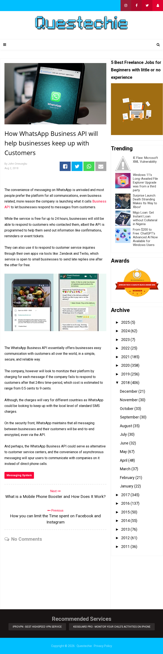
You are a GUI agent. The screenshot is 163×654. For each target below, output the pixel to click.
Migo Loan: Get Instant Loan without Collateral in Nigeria (145, 218)
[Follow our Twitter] (147, 5)
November (129, 400)
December (129, 391)
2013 (126, 529)
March (125, 469)
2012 (126, 538)
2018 (126, 382)
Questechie (84, 646)
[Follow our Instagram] (126, 5)
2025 (126, 322)
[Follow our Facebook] (136, 5)
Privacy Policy (103, 646)
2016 (126, 503)
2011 (126, 546)
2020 (126, 365)
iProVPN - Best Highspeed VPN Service (37, 626)
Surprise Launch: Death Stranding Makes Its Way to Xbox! (145, 201)
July (124, 434)
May (124, 451)
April (124, 460)
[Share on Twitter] (77, 166)
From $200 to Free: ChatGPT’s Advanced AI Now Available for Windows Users (145, 237)
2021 (126, 357)
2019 (126, 374)
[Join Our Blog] (157, 5)
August (126, 426)
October (127, 408)
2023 (126, 339)
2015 (126, 512)
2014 (126, 520)
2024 (126, 331)
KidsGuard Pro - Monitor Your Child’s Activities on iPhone (111, 626)
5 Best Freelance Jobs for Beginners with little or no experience (136, 70)
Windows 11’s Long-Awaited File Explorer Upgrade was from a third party (145, 182)
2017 (126, 495)
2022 (126, 348)
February (127, 477)
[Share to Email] (100, 166)
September (130, 417)
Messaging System (19, 475)
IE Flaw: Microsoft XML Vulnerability (145, 160)
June (124, 443)
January (127, 486)
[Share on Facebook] (65, 166)
